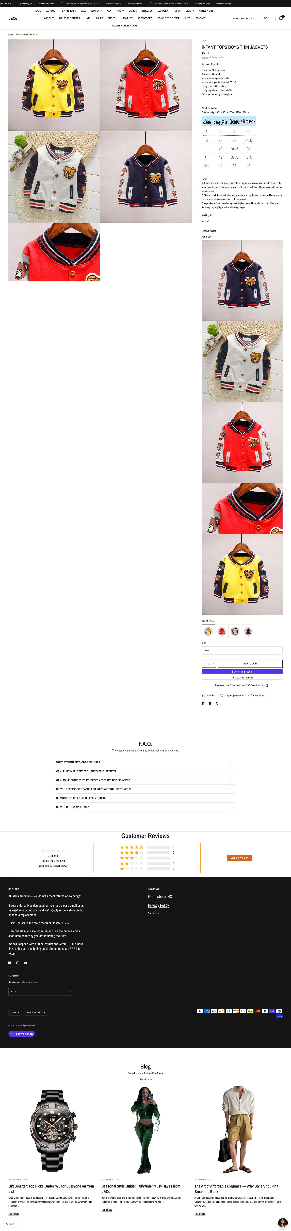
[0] (280, 18)
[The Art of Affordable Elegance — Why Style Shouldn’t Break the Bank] (239, 1130)
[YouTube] (28, 963)
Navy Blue (248, 631)
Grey (235, 631)
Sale (83, 10)
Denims (133, 10)
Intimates (147, 10)
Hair (87, 18)
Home (38, 10)
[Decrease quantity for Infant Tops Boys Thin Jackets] (204, 664)
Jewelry (128, 18)
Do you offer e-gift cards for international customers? (93, 789)
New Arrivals (68, 10)
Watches (49, 18)
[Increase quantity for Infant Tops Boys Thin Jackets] (213, 664)
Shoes (111, 18)
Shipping (205, 57)
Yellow (208, 631)
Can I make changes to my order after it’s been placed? (93, 780)
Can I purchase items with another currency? (86, 771)
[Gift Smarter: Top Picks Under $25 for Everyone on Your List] (52, 1130)
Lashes (99, 18)
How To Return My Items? (72, 807)
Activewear (206, 10)
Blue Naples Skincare (124, 25)
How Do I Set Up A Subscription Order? (81, 798)
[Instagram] (20, 963)
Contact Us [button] (153, 913)
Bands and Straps (69, 18)
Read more (13, 1213)
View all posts (145, 1079)
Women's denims (13, 4)
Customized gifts (80, 4)
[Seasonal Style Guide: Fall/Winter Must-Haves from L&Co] (146, 1130)
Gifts (177, 10)
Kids (119, 10)
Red (222, 631)
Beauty (190, 10)
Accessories (145, 18)
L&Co (12, 18)
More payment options (242, 677)
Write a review (239, 858)
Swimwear (163, 10)
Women (95, 10)
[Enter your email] (70, 992)
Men (109, 10)
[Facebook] (12, 963)
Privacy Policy (158, 905)
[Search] (274, 18)
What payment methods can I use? (78, 762)
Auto (187, 18)
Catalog (51, 10)
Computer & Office (168, 18)
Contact (201, 18)
